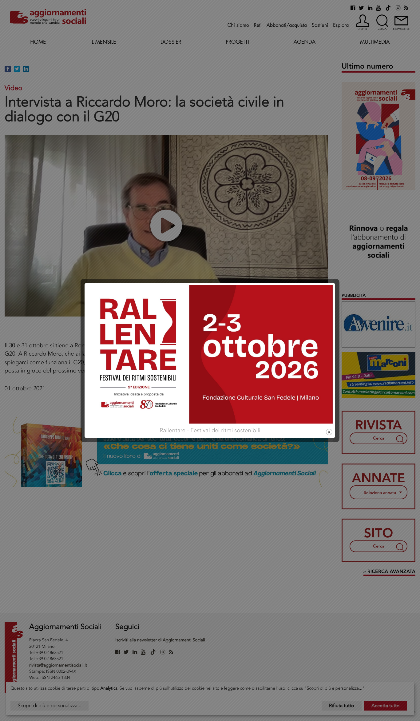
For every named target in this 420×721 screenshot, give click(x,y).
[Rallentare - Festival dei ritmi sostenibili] (210, 353)
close (329, 432)
